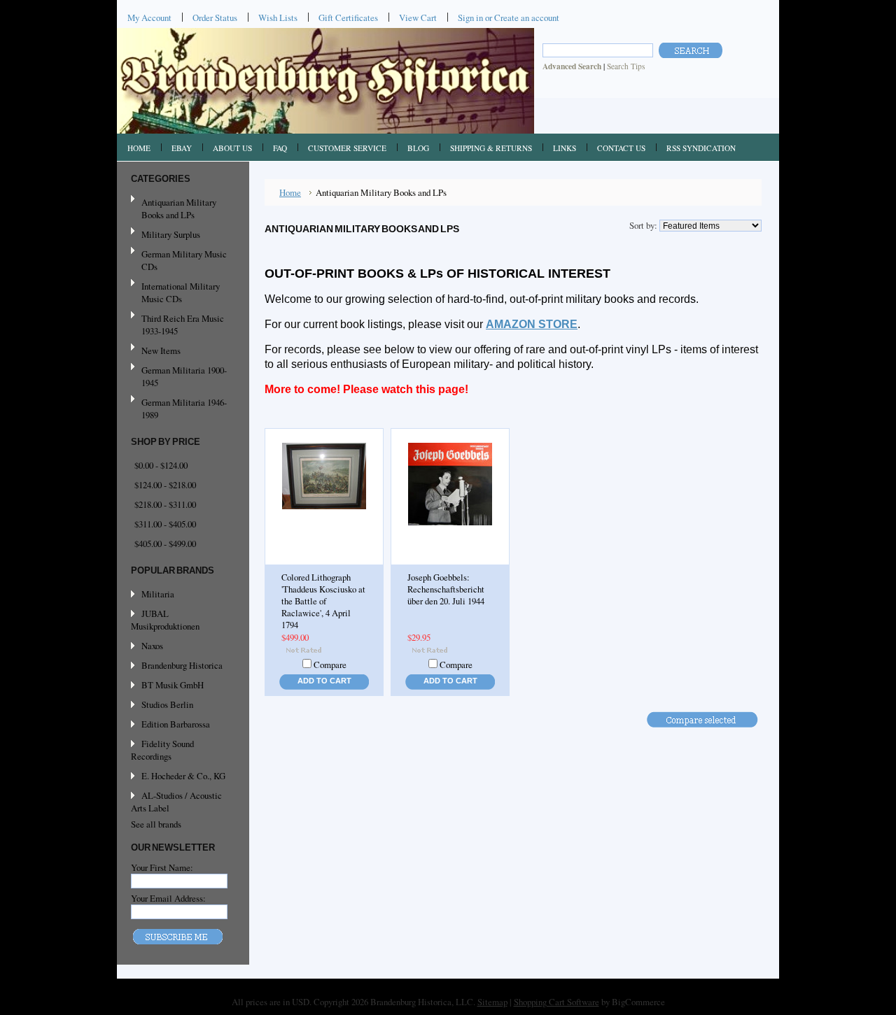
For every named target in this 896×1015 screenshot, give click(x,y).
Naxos (152, 645)
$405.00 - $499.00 (165, 543)
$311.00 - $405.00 (165, 524)
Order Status (214, 17)
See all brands (156, 824)
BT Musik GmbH (172, 685)
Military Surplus (170, 234)
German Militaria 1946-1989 (184, 408)
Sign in (470, 17)
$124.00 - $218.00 (165, 484)
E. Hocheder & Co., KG (183, 775)
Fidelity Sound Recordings (162, 749)
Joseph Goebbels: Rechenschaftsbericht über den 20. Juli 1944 (445, 589)
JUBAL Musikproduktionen (165, 619)
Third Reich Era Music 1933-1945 (182, 324)
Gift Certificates (348, 17)
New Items (161, 350)
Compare (330, 664)
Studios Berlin (167, 704)
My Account (149, 17)
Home (290, 192)
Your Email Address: (168, 898)
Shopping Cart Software (556, 1001)
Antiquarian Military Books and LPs (178, 208)
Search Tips (626, 66)
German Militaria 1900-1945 (179, 376)
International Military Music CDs (180, 292)
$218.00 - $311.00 (165, 504)
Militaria (157, 594)
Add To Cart (324, 680)
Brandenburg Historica (182, 665)
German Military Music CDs (179, 260)
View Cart (418, 17)
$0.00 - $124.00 (161, 465)
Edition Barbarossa (175, 724)
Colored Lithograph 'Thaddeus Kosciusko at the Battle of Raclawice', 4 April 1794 (323, 601)
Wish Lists (278, 17)
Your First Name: (162, 867)
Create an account (526, 17)
